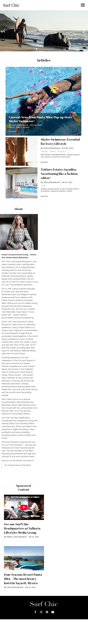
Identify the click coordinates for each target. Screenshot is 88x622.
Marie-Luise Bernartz (17, 537)
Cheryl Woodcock (20, 125)
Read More (12, 131)
